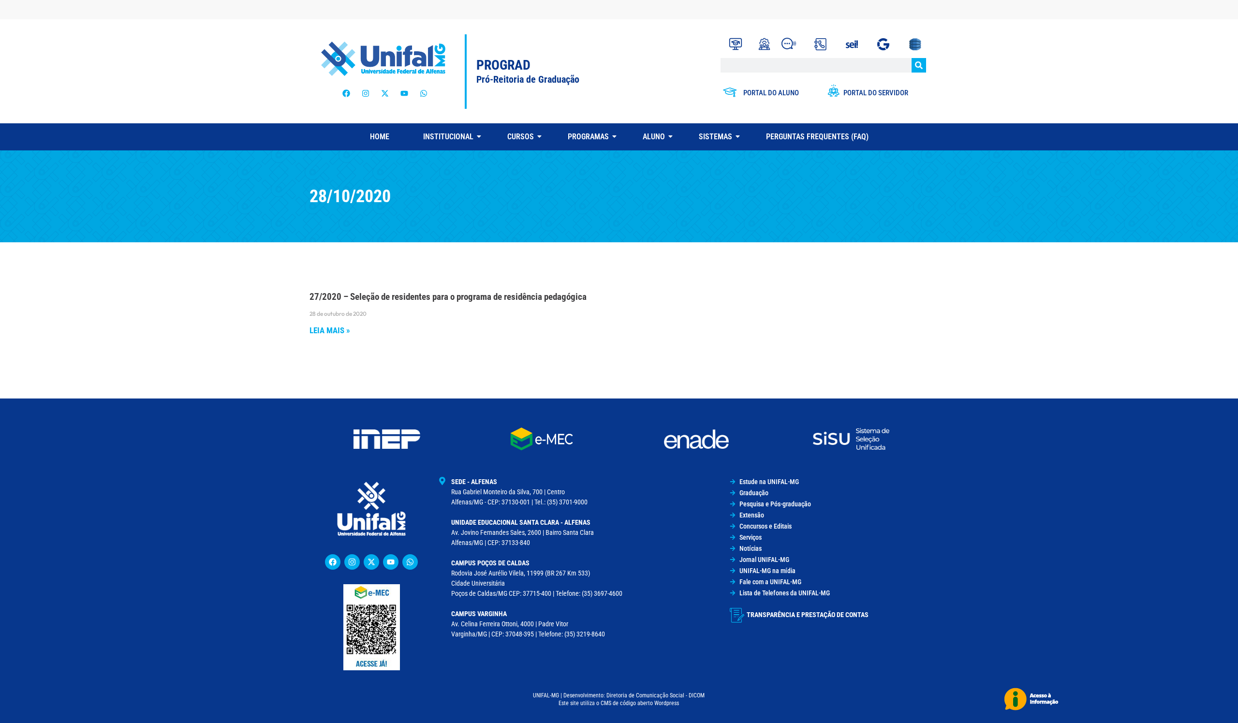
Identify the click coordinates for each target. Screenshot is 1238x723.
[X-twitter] (385, 93)
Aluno (654, 136)
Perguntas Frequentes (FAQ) (817, 136)
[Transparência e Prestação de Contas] (737, 615)
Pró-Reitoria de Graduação (527, 79)
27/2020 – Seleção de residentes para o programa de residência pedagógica (448, 296)
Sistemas (715, 136)
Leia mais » (330, 330)
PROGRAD (503, 65)
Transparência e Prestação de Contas (808, 615)
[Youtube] (404, 93)
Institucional (448, 136)
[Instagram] (365, 93)
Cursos (520, 136)
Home (379, 136)
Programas (588, 136)
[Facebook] (346, 93)
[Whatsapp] (423, 93)
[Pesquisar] (919, 65)
